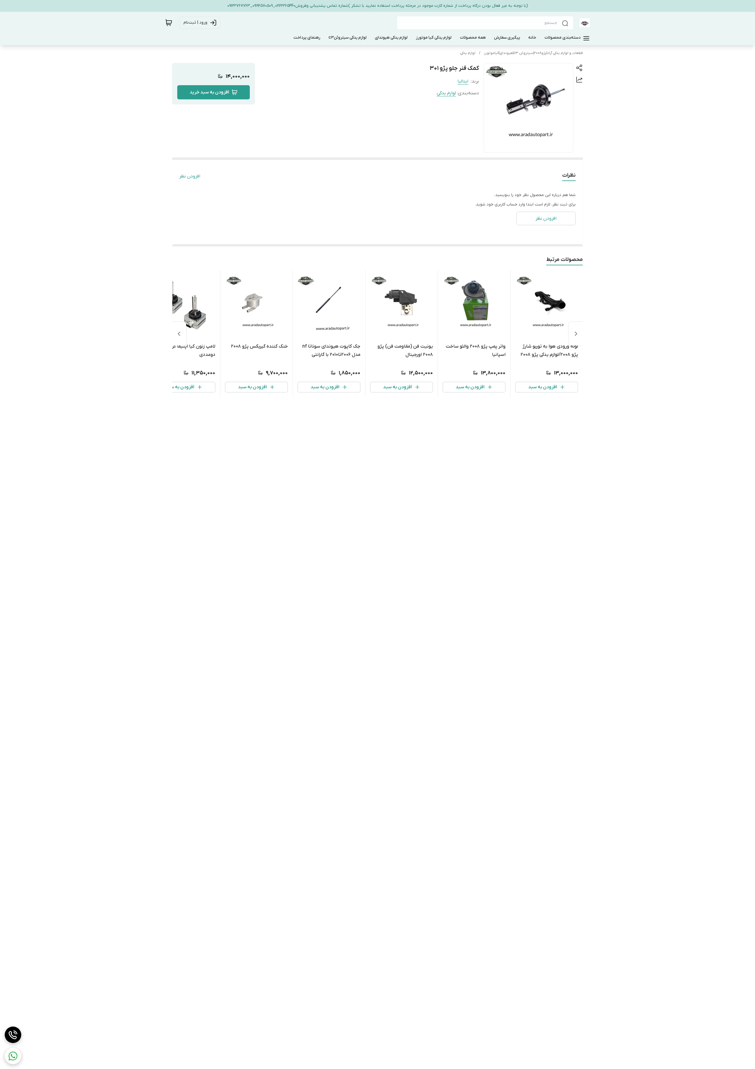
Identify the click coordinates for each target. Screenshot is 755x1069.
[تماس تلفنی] (13, 1035)
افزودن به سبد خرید (209, 92)
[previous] (576, 334)
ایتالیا (462, 81)
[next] (179, 334)
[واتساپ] (13, 1056)
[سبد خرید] (168, 22)
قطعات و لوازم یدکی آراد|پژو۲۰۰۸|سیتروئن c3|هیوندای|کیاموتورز (533, 53)
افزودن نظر (189, 176)
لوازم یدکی (467, 53)
